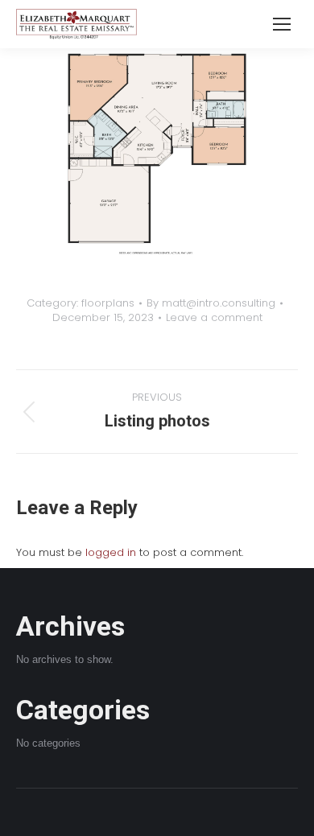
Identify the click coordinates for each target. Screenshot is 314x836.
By (211, 303)
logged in (110, 552)
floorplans (107, 303)
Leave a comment (214, 318)
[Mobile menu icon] (282, 24)
